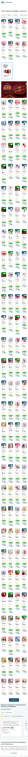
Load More (14, 700)
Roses (9, 15)
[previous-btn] (2, 728)
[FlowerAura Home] (6, 2)
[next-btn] (26, 728)
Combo (3, 15)
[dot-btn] (2, 103)
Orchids (15, 15)
